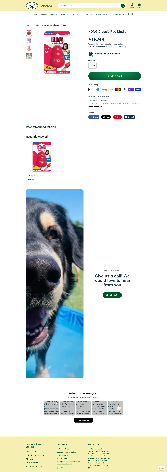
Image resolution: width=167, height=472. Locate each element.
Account (132, 5)
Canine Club (64, 14)
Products (53, 14)
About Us (46, 5)
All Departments (40, 14)
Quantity (92, 60)
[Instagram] (132, 14)
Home (28, 25)
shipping (100, 44)
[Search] (123, 6)
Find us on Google (64, 464)
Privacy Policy (32, 463)
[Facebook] (128, 14)
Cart (139, 5)
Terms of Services (34, 466)
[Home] (32, 5)
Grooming (76, 14)
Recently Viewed (101, 14)
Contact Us (87, 14)
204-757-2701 (119, 14)
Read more (93, 107)
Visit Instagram (83, 420)
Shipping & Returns (35, 455)
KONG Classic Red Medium (42, 162)
